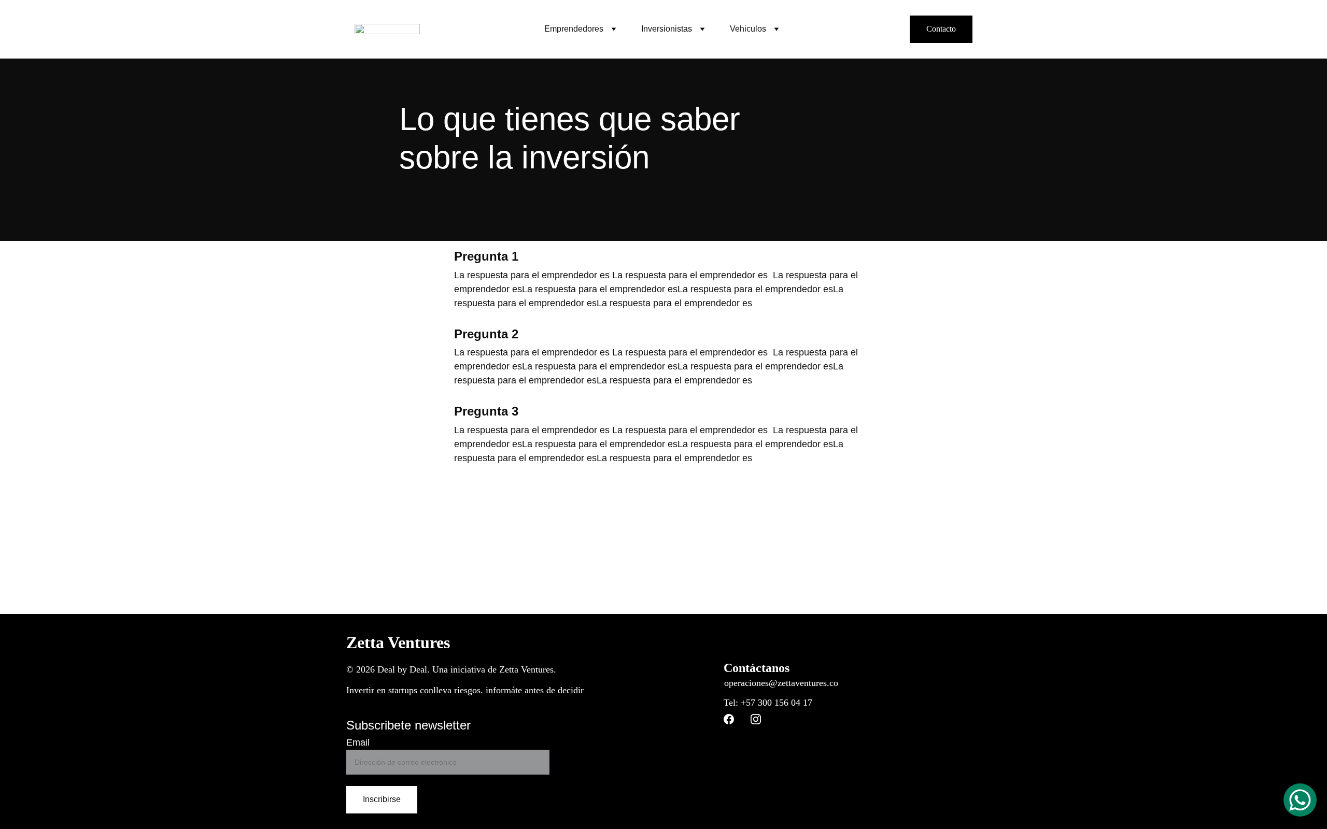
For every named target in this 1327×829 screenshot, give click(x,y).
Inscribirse (382, 799)
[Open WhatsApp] (1300, 800)
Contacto (941, 28)
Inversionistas (666, 28)
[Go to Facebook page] (729, 719)
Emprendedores (573, 28)
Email (358, 742)
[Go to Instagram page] (756, 719)
